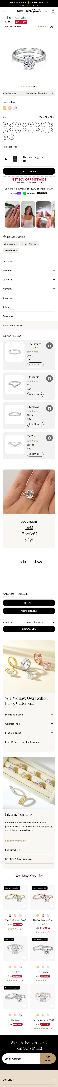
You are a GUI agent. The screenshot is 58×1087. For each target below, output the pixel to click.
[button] (21, 86)
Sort (29, 664)
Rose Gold (29, 533)
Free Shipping (13, 798)
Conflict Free (12, 789)
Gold (29, 527)
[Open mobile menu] (4, 11)
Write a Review (33, 653)
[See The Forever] (14, 414)
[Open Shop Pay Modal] (15, 193)
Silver (29, 540)
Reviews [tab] (8, 636)
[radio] (4, 108)
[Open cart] (53, 11)
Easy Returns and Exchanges (22, 808)
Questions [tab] (23, 636)
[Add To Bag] (49, 345)
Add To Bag (29, 171)
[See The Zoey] (14, 444)
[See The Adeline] (14, 384)
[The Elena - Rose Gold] (42, 1062)
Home (5, 325)
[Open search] (46, 11)
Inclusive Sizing (14, 780)
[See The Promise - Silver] (14, 352)
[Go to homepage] (29, 11)
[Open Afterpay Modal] (29, 193)
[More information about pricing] (12, 22)
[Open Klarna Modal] (42, 193)
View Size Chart (47, 117)
